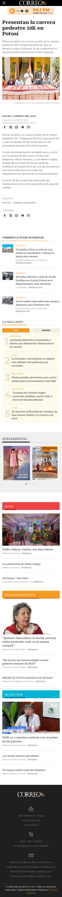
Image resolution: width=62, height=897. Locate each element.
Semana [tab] (46, 330)
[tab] (26, 484)
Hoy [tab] (16, 330)
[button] (31, 78)
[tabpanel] (16, 463)
